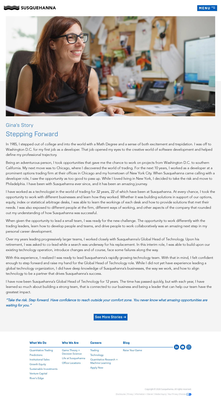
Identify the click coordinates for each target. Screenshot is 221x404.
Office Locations (71, 363)
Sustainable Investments (43, 369)
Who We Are (70, 343)
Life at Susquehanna (73, 358)
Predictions (36, 355)
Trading (94, 350)
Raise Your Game (132, 350)
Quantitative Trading (41, 350)
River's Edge (37, 378)
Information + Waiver (144, 394)
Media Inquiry (160, 394)
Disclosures (121, 394)
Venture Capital (38, 373)
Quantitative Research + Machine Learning (104, 361)
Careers (95, 343)
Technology (97, 355)
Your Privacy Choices (177, 394)
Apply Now (96, 367)
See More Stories (110, 317)
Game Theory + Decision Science (72, 352)
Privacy (130, 394)
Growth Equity (38, 364)
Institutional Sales (40, 359)
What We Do (38, 343)
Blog (126, 343)
